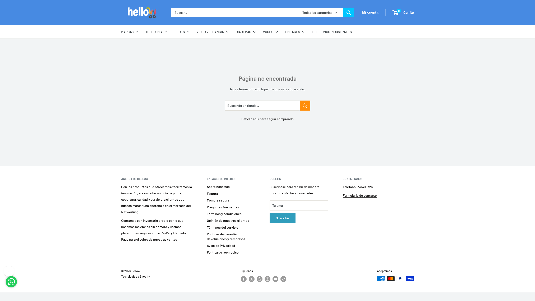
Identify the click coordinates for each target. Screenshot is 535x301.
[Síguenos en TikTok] (283, 279)
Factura (212, 193)
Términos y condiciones (224, 214)
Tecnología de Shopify (135, 276)
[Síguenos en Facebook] (244, 279)
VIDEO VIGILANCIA (210, 32)
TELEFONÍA (154, 32)
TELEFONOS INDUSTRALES (332, 32)
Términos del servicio (222, 227)
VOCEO (268, 32)
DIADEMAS (243, 32)
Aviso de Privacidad (221, 245)
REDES (180, 32)
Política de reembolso (223, 252)
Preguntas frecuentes (223, 207)
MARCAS (127, 32)
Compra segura (218, 200)
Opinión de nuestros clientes (228, 220)
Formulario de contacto (360, 195)
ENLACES (292, 32)
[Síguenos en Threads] (259, 279)
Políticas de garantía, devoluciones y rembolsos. (226, 236)
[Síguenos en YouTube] (275, 279)
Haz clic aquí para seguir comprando (267, 119)
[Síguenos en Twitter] (252, 279)
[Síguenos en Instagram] (267, 279)
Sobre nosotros (218, 187)
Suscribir (282, 218)
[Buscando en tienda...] (305, 106)
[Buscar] (348, 12)
